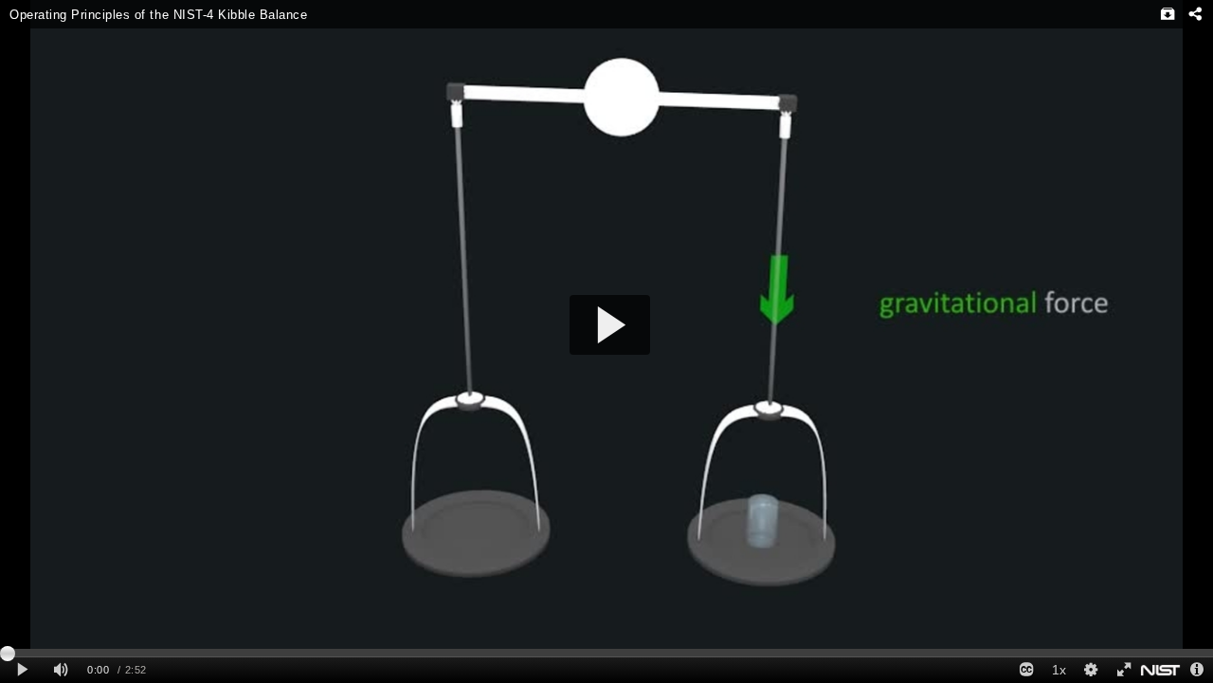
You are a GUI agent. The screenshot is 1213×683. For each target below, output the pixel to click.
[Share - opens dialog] (1194, 14)
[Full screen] (1123, 670)
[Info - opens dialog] (1197, 670)
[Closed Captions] (1026, 670)
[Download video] (1168, 14)
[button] (610, 325)
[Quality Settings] (1091, 670)
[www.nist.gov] (1160, 670)
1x (1059, 669)
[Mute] (61, 670)
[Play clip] (22, 670)
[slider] (606, 652)
